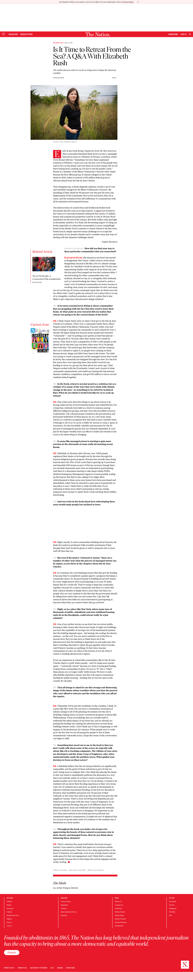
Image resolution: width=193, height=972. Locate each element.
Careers (60, 968)
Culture (9, 912)
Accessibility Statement (38, 968)
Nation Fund (70, 968)
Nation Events (120, 912)
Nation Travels (120, 919)
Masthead (64, 905)
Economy (10, 908)
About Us (118, 901)
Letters (9, 926)
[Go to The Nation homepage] (97, 34)
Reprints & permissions (96, 870)
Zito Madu (59, 883)
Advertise (118, 908)
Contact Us (119, 905)
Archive (64, 908)
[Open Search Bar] (190, 34)
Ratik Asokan (37, 282)
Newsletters (26, 34)
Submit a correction (60, 870)
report (99, 210)
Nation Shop (119, 915)
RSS (170, 915)
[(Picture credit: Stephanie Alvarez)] (74, 112)
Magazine (13, 34)
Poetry (9, 922)
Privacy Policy (128, 2)
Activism (56, 43)
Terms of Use (22, 968)
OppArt (9, 919)
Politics (9, 901)
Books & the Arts (13, 915)
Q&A (61, 43)
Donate (11, 952)
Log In (183, 34)
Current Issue (66, 901)
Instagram (172, 908)
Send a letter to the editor (77, 870)
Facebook (172, 901)
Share (114, 78)
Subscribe (173, 34)
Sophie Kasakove (58, 78)
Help (52, 968)
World (9, 905)
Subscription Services (68, 912)
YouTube (172, 912)
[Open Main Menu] (3, 34)
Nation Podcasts (121, 922)
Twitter (172, 905)
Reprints (64, 915)
